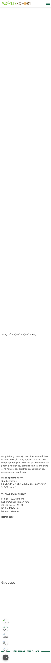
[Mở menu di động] (48, 4)
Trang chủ (6, 334)
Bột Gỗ (16, 334)
